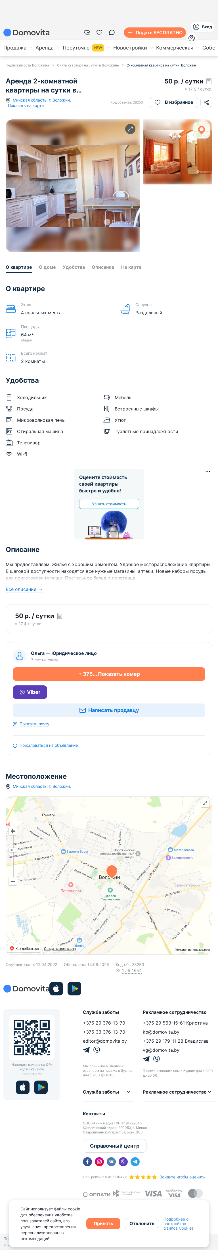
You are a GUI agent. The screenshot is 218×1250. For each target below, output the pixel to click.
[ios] (56, 988)
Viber (33, 692)
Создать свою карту (60, 949)
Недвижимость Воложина (27, 65)
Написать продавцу (113, 710)
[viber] (123, 1161)
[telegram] (135, 1161)
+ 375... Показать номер (109, 674)
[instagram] (99, 1161)
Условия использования (192, 949)
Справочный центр (114, 1146)
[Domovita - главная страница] (26, 32)
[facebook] (87, 1161)
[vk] (111, 1161)
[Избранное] (99, 32)
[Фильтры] (87, 32)
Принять (103, 1223)
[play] (74, 988)
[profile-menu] (191, 38)
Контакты (94, 1113)
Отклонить (141, 1223)
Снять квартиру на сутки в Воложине (88, 65)
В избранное (179, 102)
